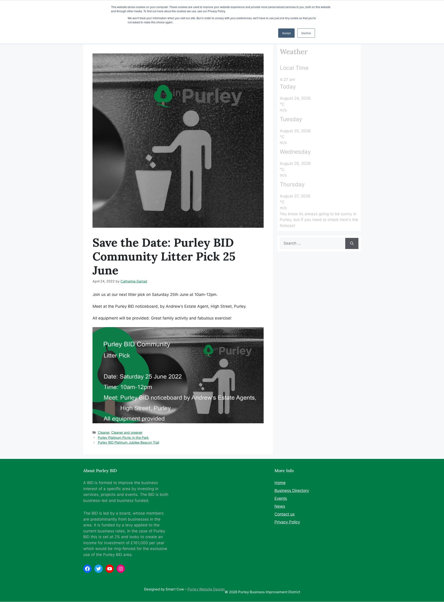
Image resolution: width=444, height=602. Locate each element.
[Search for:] (312, 243)
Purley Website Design (206, 589)
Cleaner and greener (126, 432)
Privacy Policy (287, 522)
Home (280, 482)
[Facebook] (87, 569)
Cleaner (103, 432)
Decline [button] (306, 33)
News (279, 506)
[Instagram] (121, 569)
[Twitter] (98, 569)
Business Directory (291, 490)
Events (280, 498)
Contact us (284, 514)
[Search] (351, 243)
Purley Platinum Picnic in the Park (123, 437)
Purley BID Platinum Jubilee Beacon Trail (128, 442)
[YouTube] (109, 569)
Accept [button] (286, 33)
